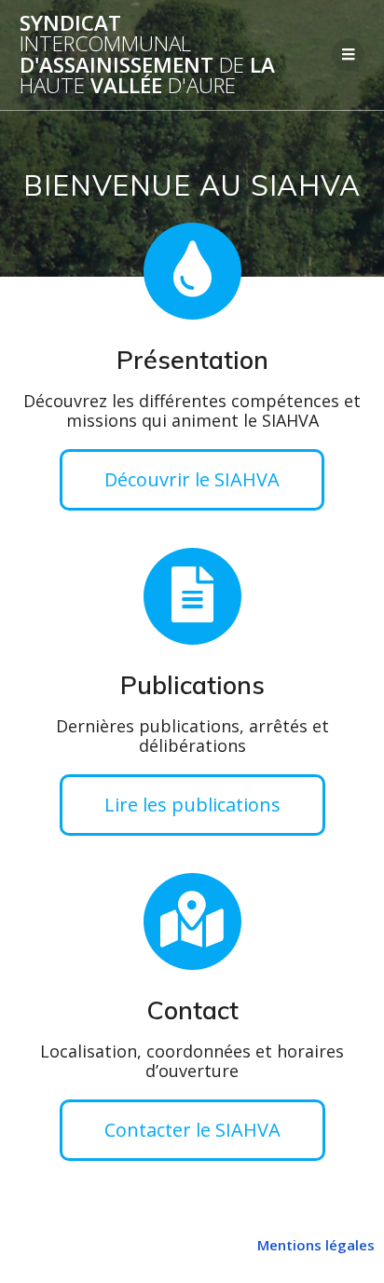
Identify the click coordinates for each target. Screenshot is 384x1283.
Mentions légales (316, 1244)
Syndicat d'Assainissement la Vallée (147, 55)
